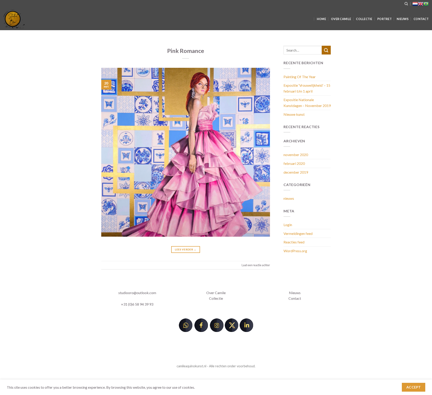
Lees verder (185, 249)
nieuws (289, 198)
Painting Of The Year (300, 77)
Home (321, 19)
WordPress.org (295, 251)
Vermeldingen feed (298, 233)
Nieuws (403, 19)
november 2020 (296, 154)
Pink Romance (185, 50)
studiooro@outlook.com (137, 293)
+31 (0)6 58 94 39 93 (137, 304)
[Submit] (326, 50)
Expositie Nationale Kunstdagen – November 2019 (307, 103)
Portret (384, 19)
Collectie (364, 19)
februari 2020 (294, 163)
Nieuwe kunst (294, 114)
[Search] (406, 4)
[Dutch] (415, 4)
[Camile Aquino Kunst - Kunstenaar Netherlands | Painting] (82, 19)
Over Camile (341, 19)
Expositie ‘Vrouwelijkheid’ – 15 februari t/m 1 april (307, 88)
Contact (421, 19)
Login (288, 224)
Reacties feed (294, 242)
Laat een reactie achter (256, 265)
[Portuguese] (426, 4)
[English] (420, 4)
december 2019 (296, 172)
